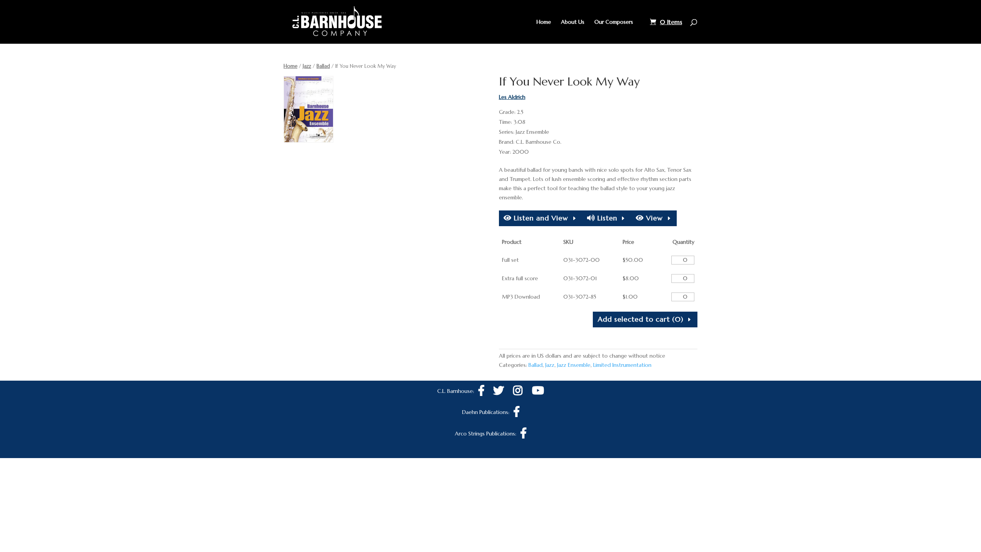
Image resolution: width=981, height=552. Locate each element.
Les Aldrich (512, 97)
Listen (606, 218)
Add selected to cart (641, 319)
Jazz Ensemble (574, 364)
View (653, 218)
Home (543, 22)
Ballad (323, 66)
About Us (572, 22)
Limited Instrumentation (622, 364)
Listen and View (540, 218)
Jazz (307, 66)
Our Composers (613, 22)
